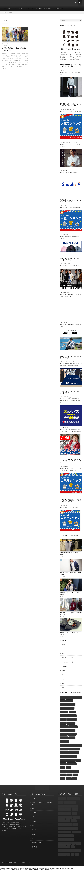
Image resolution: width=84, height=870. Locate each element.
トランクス (72, 734)
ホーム (4, 8)
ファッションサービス (67, 657)
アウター (72, 712)
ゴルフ (63, 719)
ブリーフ (78, 745)
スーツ (72, 730)
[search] (80, 20)
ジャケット (71, 723)
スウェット (64, 726)
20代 (7, 43)
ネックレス (64, 741)
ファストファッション (67, 745)
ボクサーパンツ (74, 749)
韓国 (63, 778)
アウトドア (64, 715)
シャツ (63, 723)
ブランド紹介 (65, 666)
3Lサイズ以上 (65, 697)
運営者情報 (34, 847)
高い (74, 778)
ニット (72, 738)
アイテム (27, 8)
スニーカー (64, 730)
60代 (63, 700)
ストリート (73, 726)
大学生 (5, 45)
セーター (64, 734)
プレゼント (64, 749)
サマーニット (72, 719)
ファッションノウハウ (67, 662)
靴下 (75, 775)
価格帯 (20, 8)
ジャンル (34, 8)
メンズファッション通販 (67, 760)
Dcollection (64, 704)
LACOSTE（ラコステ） (67, 708)
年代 (9, 8)
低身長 (63, 763)
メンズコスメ (74, 752)
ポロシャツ (64, 752)
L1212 (72, 704)
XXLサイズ (64, 712)
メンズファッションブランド (68, 756)
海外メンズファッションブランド (69, 771)
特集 (40, 8)
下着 (78, 760)
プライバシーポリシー (37, 842)
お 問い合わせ (59, 8)
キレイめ (73, 715)
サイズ (14, 8)
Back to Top (42, 788)
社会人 (63, 775)
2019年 (69, 700)
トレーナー (64, 738)
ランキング (50, 8)
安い (68, 767)
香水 (68, 778)
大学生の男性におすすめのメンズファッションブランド (15, 49)
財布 (69, 775)
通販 (63, 687)
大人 (63, 767)
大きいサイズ (72, 763)
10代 (4, 43)
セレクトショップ (13, 43)
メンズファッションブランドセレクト (21, 862)
